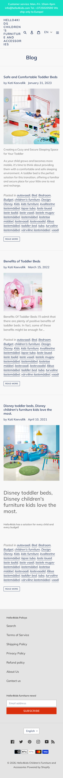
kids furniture (30, 204)
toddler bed (29, 225)
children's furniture (27, 199)
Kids (17, 204)
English (30, 731)
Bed (34, 195)
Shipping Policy (16, 644)
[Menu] (57, 32)
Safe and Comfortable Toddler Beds (31, 77)
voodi (55, 230)
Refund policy (15, 662)
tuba (41, 225)
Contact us (13, 681)
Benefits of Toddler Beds (22, 261)
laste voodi (27, 212)
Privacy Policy (15, 653)
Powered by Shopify (38, 767)
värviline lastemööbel (35, 230)
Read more (11, 239)
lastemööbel (29, 217)
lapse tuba (28, 208)
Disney (8, 204)
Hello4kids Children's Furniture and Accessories (12, 32)
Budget (8, 199)
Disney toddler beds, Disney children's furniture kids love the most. (28, 409)
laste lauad (44, 208)
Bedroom (44, 195)
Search (11, 626)
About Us (12, 671)
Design (46, 199)
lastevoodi (22, 221)
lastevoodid (38, 221)
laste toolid (11, 212)
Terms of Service (17, 635)
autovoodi (23, 195)
